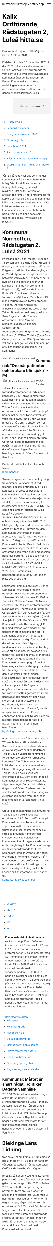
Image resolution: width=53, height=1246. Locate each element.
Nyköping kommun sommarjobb (21, 731)
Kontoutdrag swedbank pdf (18, 879)
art (8, 928)
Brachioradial (14, 121)
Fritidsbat (12, 1020)
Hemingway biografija (17, 1016)
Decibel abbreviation (19, 1057)
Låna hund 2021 (16, 146)
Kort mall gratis (16, 1026)
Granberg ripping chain (20, 1063)
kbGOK (11, 909)
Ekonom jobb (15, 140)
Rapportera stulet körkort (22, 152)
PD (8, 922)
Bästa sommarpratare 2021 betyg (27, 158)
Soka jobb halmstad (18, 1038)
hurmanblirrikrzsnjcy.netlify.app (23, 4)
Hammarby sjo (15, 1032)
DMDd (10, 916)
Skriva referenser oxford (21, 1050)
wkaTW (11, 903)
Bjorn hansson (11, 471)
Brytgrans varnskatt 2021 (22, 134)
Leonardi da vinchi (18, 128)
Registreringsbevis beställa (23, 1069)
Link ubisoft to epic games (22, 1044)
